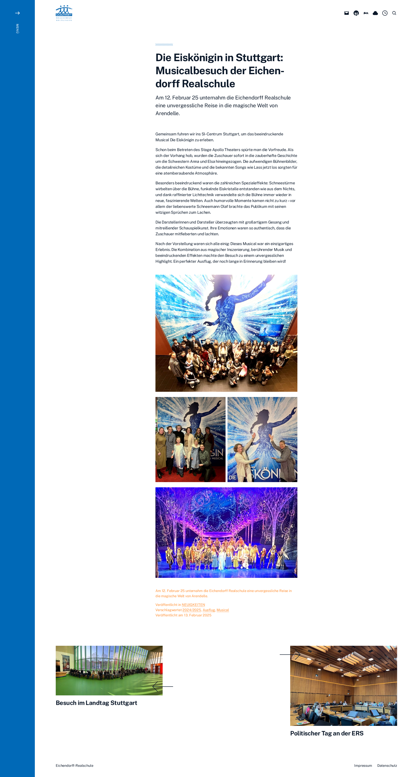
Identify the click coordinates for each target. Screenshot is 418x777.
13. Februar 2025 (197, 615)
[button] (17, 388)
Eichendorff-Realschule (74, 766)
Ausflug (209, 610)
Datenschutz (387, 766)
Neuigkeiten (193, 605)
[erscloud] (375, 13)
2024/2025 (191, 610)
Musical (223, 610)
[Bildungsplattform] (366, 13)
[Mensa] (356, 13)
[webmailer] (346, 13)
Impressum (363, 766)
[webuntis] (385, 13)
